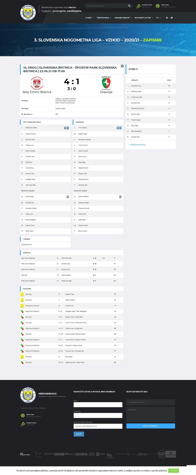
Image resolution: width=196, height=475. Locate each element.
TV (157, 18)
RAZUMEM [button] (173, 471)
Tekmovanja (103, 18)
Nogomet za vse (143, 18)
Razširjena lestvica (138, 144)
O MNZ (88, 18)
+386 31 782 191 (146, 7)
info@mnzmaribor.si (168, 7)
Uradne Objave (121, 18)
